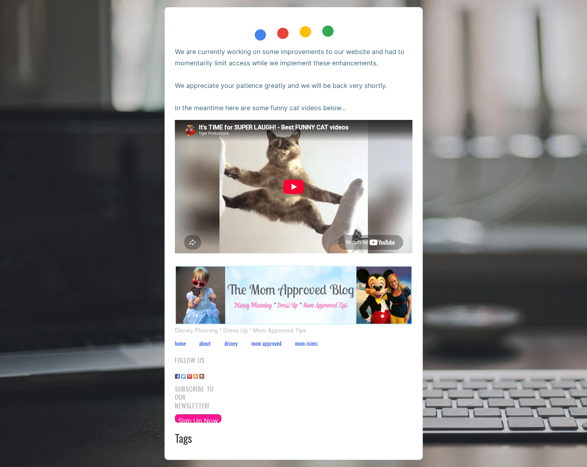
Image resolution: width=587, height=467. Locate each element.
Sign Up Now (198, 420)
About (205, 343)
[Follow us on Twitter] (183, 373)
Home (180, 343)
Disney (231, 343)
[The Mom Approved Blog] (293, 292)
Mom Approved (266, 343)
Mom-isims (306, 343)
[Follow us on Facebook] (177, 373)
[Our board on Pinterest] (189, 373)
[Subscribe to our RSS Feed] (195, 373)
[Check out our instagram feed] (201, 373)
